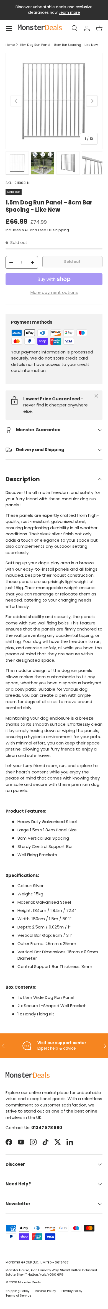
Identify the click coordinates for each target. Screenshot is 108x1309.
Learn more (69, 12)
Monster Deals (29, 1282)
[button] (99, 28)
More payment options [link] (54, 292)
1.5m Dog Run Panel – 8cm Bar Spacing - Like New (59, 44)
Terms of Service (18, 1295)
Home (10, 44)
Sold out (72, 261)
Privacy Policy (71, 1291)
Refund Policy (45, 1291)
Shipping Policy (17, 1291)
